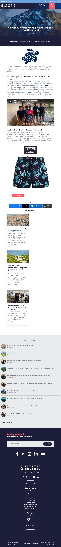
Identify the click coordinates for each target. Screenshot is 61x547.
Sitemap (35, 543)
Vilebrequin (47, 85)
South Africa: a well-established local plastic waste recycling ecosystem (28, 376)
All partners (30, 531)
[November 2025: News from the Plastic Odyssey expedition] (3, 399)
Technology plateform (30, 506)
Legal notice (27, 543)
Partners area (30, 502)
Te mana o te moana (25, 93)
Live (52, 6)
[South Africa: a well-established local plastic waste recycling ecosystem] (3, 376)
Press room (30, 482)
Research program (30, 508)
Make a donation (6, 1)
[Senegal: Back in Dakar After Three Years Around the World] (3, 361)
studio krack (50, 544)
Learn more (17, 195)
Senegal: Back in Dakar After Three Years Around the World (17, 307)
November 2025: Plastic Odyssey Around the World (22, 391)
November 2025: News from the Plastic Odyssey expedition (24, 399)
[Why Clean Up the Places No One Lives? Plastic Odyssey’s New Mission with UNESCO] (3, 369)
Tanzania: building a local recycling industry (20, 414)
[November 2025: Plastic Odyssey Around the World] (3, 391)
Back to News (7, 422)
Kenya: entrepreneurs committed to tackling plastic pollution (25, 406)
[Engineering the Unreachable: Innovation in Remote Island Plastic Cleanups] (3, 354)
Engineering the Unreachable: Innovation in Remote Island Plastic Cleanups (17, 268)
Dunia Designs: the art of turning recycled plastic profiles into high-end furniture (30, 384)
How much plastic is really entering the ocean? (17, 230)
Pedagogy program (30, 504)
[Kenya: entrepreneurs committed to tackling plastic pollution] (3, 406)
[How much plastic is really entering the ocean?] (3, 346)
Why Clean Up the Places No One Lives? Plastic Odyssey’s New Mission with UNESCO (31, 369)
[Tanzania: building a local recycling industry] (3, 414)
